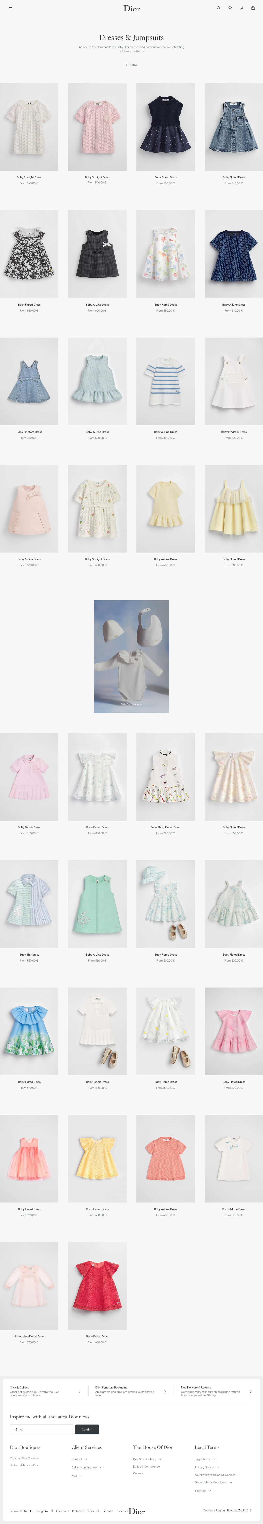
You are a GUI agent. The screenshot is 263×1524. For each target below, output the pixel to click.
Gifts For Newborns (131, 704)
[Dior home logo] (131, 8)
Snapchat (93, 1511)
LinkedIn (108, 1511)
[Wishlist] (230, 8)
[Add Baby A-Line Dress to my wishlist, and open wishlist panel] (128, 217)
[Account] (241, 8)
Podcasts (122, 1511)
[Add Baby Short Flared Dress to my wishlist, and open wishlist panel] (196, 739)
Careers (138, 1473)
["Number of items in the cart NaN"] (253, 8)
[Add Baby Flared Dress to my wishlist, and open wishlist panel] (196, 89)
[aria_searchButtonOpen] (218, 8)
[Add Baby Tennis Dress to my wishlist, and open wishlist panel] (128, 994)
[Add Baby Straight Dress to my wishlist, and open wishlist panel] (128, 89)
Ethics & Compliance (146, 1466)
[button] (128, 89)
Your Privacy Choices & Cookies (215, 1474)
